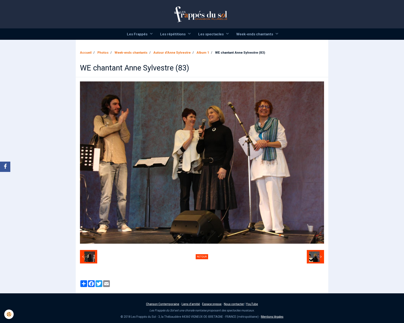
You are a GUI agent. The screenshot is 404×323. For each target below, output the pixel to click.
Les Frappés (137, 34)
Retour (202, 256)
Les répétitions (173, 34)
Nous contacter (234, 304)
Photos (103, 52)
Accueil (86, 52)
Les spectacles (211, 34)
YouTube (252, 304)
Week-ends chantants (255, 34)
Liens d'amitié (191, 304)
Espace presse (212, 304)
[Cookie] (9, 314)
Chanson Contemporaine (162, 304)
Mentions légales (272, 316)
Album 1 (203, 52)
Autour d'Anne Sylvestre (172, 52)
